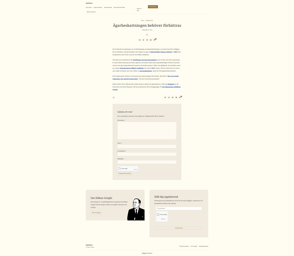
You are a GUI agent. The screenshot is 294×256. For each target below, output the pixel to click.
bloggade (171, 84)
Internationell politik (119, 7)
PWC (175, 52)
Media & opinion (91, 12)
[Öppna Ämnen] (141, 8)
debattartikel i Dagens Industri (161, 52)
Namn (119, 143)
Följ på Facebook (184, 246)
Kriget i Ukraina (98, 7)
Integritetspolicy (203, 246)
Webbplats (120, 159)
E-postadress (121, 151)
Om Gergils (194, 246)
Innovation (89, 7)
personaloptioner (146, 71)
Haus (144, 253)
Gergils (89, 3)
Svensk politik (108, 7)
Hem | (142, 20)
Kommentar (121, 120)
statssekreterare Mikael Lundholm (132, 68)
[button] (139, 39)
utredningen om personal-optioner (145, 60)
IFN (153, 68)
